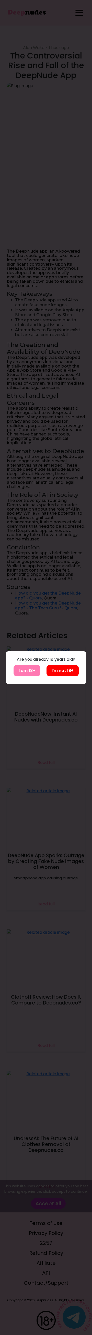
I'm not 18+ (63, 671)
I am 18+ (27, 671)
